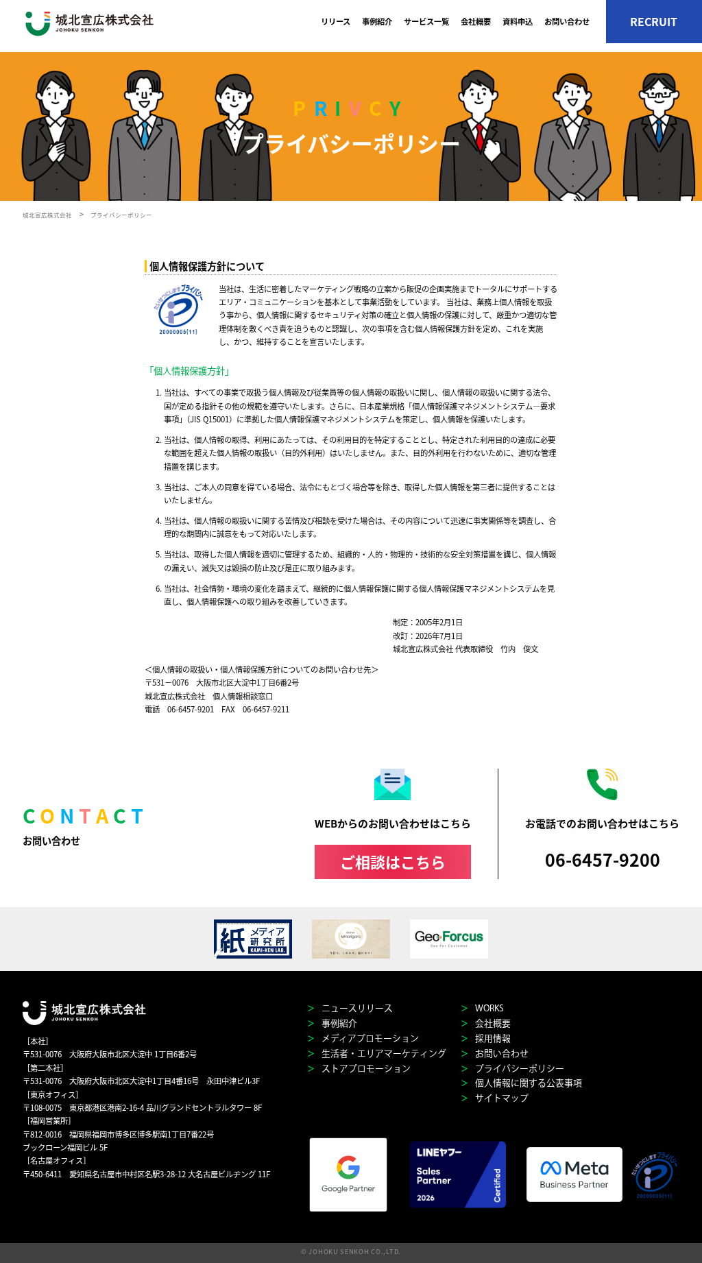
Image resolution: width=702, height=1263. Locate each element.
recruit (653, 21)
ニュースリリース (356, 1008)
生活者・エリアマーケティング (382, 1053)
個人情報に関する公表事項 (527, 1083)
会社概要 (476, 21)
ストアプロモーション (365, 1068)
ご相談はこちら (393, 861)
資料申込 (518, 21)
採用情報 (492, 1038)
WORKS (488, 1008)
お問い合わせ (567, 21)
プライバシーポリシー (518, 1068)
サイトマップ (501, 1098)
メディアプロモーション (369, 1038)
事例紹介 (377, 21)
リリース (335, 21)
